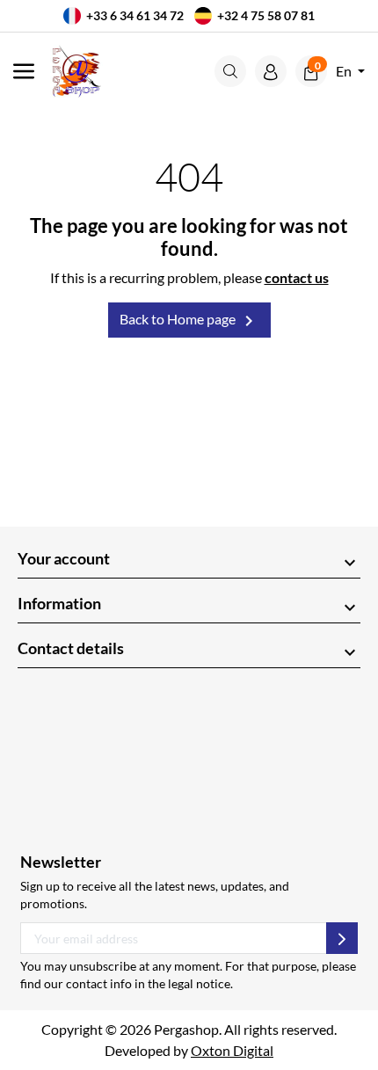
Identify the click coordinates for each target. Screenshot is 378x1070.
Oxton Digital (232, 1050)
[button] (230, 71)
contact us (297, 277)
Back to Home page (189, 320)
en (345, 70)
